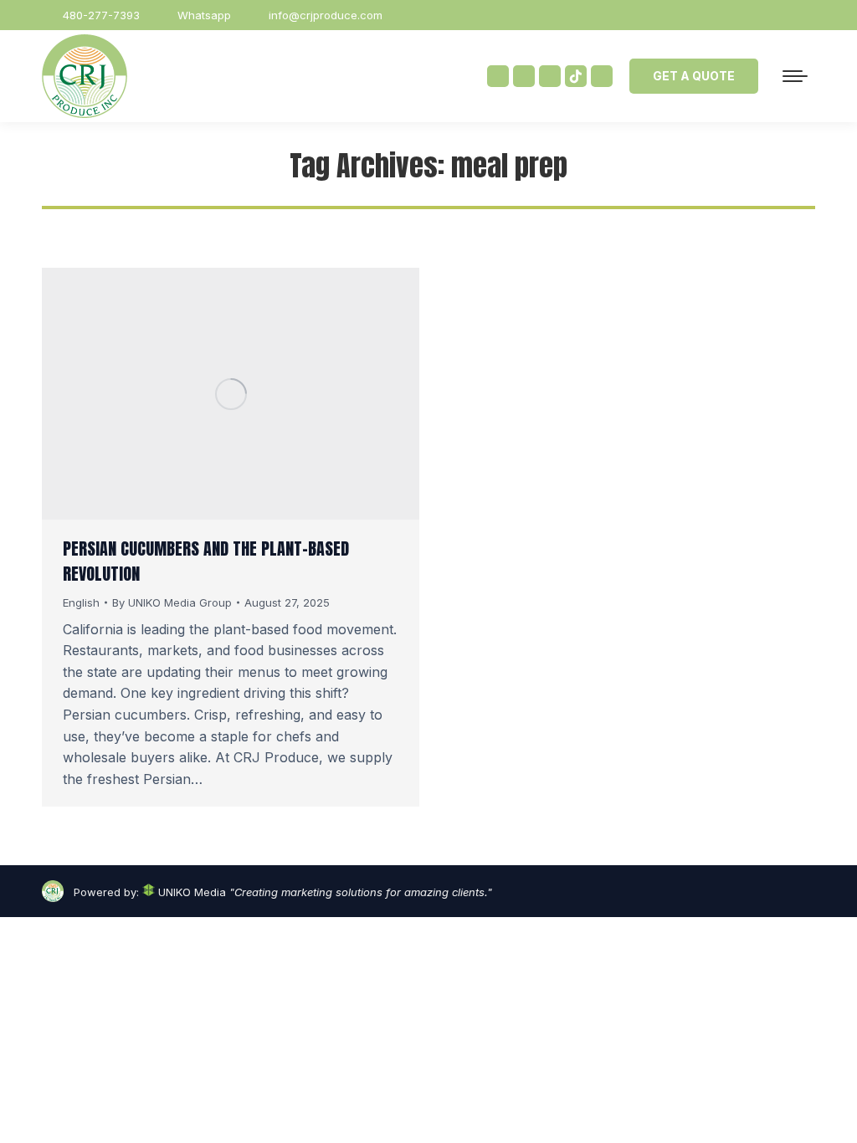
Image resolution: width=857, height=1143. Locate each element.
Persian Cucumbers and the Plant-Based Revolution (206, 561)
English (81, 602)
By (172, 602)
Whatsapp (204, 15)
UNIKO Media (190, 892)
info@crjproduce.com (325, 15)
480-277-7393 (101, 15)
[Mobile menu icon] (795, 76)
